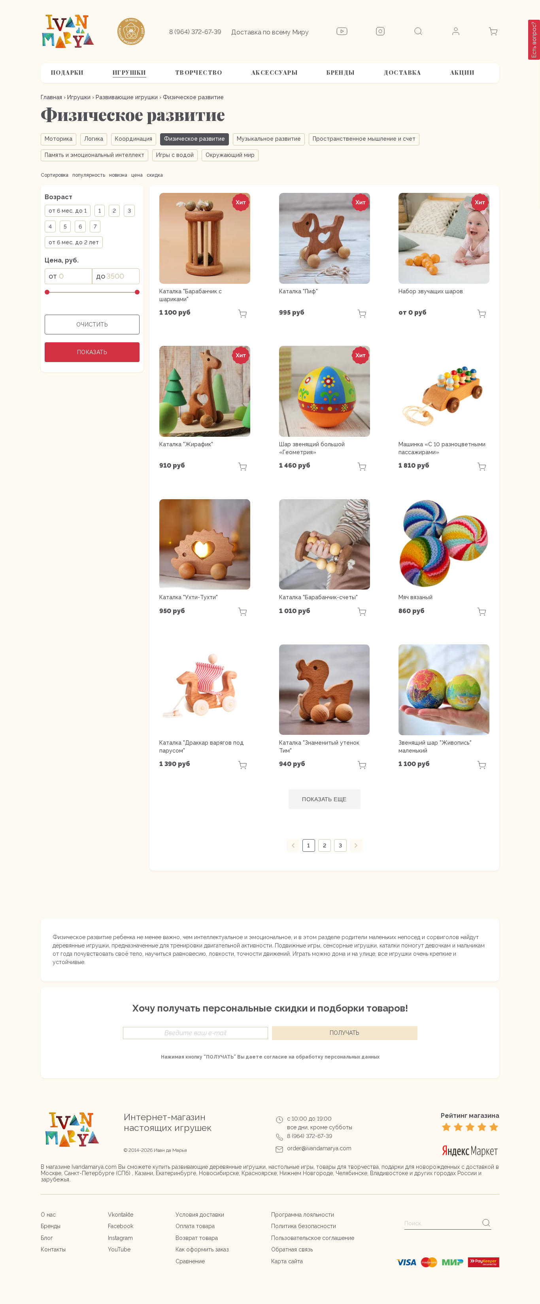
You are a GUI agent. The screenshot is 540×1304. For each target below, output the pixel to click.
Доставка (402, 72)
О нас (48, 1215)
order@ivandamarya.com (319, 1148)
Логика (93, 139)
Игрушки (129, 72)
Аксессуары (274, 72)
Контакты (53, 1249)
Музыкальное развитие (269, 139)
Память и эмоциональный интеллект (94, 155)
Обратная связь (292, 1249)
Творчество (199, 72)
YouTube (119, 1249)
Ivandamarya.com (94, 1167)
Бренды (341, 72)
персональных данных (352, 1057)
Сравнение (190, 1261)
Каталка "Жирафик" (186, 444)
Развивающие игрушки (127, 97)
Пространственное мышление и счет (364, 139)
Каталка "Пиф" (298, 291)
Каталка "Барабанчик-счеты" (318, 597)
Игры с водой (175, 155)
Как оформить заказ (202, 1249)
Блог (47, 1238)
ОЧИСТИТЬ (92, 324)
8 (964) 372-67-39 (195, 32)
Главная (51, 97)
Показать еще (324, 799)
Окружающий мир (230, 155)
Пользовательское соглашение (312, 1238)
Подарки (67, 72)
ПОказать (92, 352)
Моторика (58, 139)
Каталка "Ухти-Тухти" (188, 597)
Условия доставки (200, 1215)
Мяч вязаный (415, 597)
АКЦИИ (462, 72)
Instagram (120, 1238)
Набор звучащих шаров (430, 291)
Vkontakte (120, 1215)
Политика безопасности (303, 1226)
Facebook (120, 1226)
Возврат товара (197, 1238)
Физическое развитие (194, 139)
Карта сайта (287, 1261)
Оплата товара (195, 1226)
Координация (133, 139)
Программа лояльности (302, 1215)
